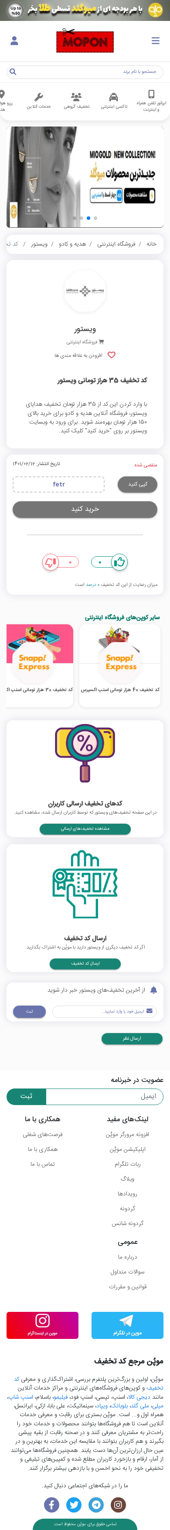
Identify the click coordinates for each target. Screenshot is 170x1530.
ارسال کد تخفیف (85, 963)
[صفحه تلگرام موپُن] (96, 1505)
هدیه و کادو (72, 244)
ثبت (29, 1011)
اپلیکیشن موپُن (128, 1149)
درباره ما (127, 1257)
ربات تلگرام (128, 1164)
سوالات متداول (127, 1272)
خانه (151, 244)
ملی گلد (140, 1406)
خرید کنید (85, 509)
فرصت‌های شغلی (42, 1135)
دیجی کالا (139, 1397)
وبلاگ (127, 1179)
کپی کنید (137, 484)
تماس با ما (43, 1164)
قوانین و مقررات (127, 1287)
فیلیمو (61, 1397)
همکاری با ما (43, 1149)
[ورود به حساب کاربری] (14, 41)
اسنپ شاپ (20, 1397)
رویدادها (127, 1194)
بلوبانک (119, 1406)
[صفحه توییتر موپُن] (74, 1505)
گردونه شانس (127, 1224)
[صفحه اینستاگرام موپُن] (118, 1505)
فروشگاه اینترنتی (116, 244)
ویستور (39, 244)
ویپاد (102, 1406)
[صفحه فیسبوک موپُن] (52, 1505)
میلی (157, 1406)
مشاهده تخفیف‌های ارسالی (85, 828)
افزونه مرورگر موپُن (127, 1135)
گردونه (127, 1209)
